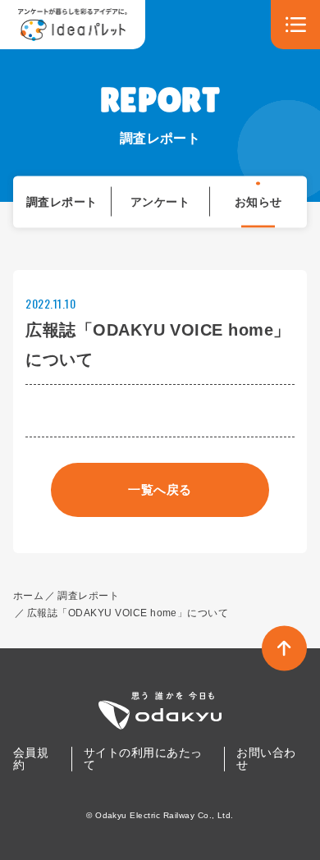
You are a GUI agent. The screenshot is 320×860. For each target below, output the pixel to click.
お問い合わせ (265, 758)
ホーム (28, 596)
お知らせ (258, 201)
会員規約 (30, 758)
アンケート (160, 201)
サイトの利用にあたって (143, 758)
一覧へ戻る (159, 489)
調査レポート (62, 201)
